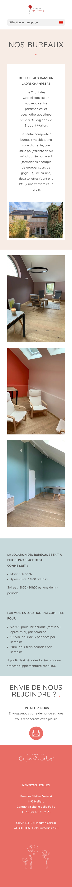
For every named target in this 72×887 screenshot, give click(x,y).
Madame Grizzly (45, 823)
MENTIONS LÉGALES (36, 785)
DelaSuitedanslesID (45, 828)
